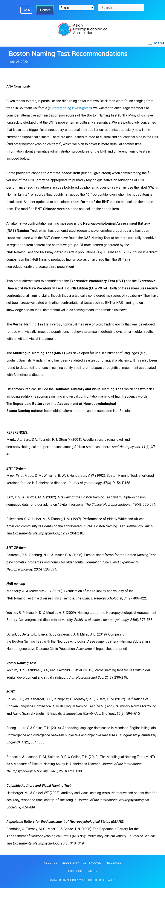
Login (26, 10)
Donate (45, 10)
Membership (70, 862)
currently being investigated (70, 108)
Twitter (91, 871)
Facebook (75, 871)
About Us (50, 862)
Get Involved (92, 862)
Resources (113, 862)
